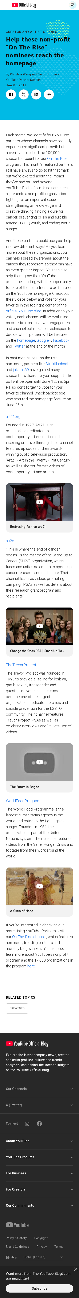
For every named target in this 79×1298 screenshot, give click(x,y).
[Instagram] (27, 1123)
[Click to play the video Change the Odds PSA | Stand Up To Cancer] (39, 626)
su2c (10, 541)
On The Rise (57, 158)
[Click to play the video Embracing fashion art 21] (39, 502)
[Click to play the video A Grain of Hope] (39, 886)
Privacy (42, 1246)
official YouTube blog (23, 311)
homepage (26, 340)
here (31, 966)
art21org (13, 416)
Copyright (41, 1238)
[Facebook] (39, 1123)
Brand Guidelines (17, 1246)
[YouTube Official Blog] (24, 5)
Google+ (44, 340)
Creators (17, 1008)
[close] (75, 1269)
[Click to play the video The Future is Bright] (39, 762)
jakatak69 (21, 369)
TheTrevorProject (21, 665)
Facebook (61, 340)
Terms (58, 1246)
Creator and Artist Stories (31, 32)
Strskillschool (57, 364)
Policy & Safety (16, 1238)
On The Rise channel (29, 937)
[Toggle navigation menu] (5, 5)
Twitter (19, 346)
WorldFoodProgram (22, 801)
